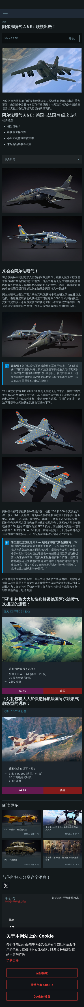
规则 (11, 919)
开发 (72, 38)
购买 (62, 690)
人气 (12, 927)
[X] (6, 886)
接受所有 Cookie (42, 985)
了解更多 (12, 960)
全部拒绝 (42, 973)
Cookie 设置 (42, 996)
